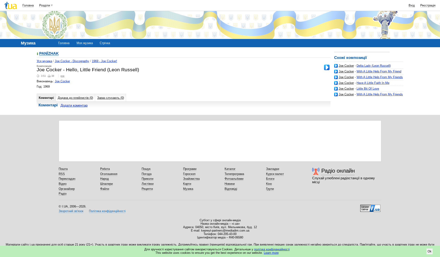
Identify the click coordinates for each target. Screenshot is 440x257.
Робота (105, 169)
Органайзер (67, 189)
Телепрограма (234, 174)
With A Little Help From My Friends (380, 77)
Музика (188, 189)
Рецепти (147, 189)
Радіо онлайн (338, 171)
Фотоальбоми (234, 178)
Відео (62, 183)
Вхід (412, 5)
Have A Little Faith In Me (373, 83)
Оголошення (108, 174)
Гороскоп (189, 174)
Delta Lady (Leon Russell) (374, 65)
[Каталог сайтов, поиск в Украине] (370, 206)
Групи (270, 189)
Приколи (147, 178)
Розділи (44, 5)
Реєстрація (427, 5)
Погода (146, 174)
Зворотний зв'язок (71, 211)
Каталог (230, 169)
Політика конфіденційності (107, 211)
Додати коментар (74, 105)
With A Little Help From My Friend (379, 71)
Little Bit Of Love (368, 88)
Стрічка (105, 43)
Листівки (148, 183)
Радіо (62, 193)
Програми (189, 169)
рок (62, 76)
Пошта (63, 169)
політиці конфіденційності (272, 249)
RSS (62, 174)
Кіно (269, 183)
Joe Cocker (346, 65)
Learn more (271, 252)
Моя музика (85, 43)
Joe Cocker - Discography (72, 61)
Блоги (270, 178)
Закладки (272, 169)
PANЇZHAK (49, 54)
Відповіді (231, 189)
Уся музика (44, 61)
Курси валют (275, 174)
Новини (230, 183)
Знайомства (191, 178)
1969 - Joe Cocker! (104, 61)
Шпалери (106, 183)
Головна (28, 5)
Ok (430, 251)
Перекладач (67, 178)
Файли (104, 189)
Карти (187, 183)
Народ (104, 178)
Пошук (146, 169)
